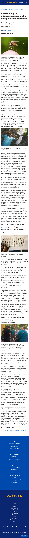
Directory (14, 514)
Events (14, 503)
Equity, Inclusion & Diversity (14, 479)
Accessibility (14, 518)
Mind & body (4, 9)
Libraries (14, 477)
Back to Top (24, 535)
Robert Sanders (7, 30)
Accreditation (14, 508)
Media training (14, 446)
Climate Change (14, 458)
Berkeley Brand (14, 482)
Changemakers (14, 456)
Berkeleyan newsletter (14, 467)
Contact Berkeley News (14, 448)
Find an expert (14, 445)
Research (11, 9)
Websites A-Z (14, 513)
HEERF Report (14, 509)
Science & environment (20, 9)
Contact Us (14, 511)
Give (14, 506)
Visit (14, 501)
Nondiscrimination (14, 519)
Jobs (14, 504)
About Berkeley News (14, 443)
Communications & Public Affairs (14, 480)
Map (15, 516)
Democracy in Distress (14, 459)
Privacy (14, 521)
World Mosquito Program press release (16, 430)
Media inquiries (14, 469)
